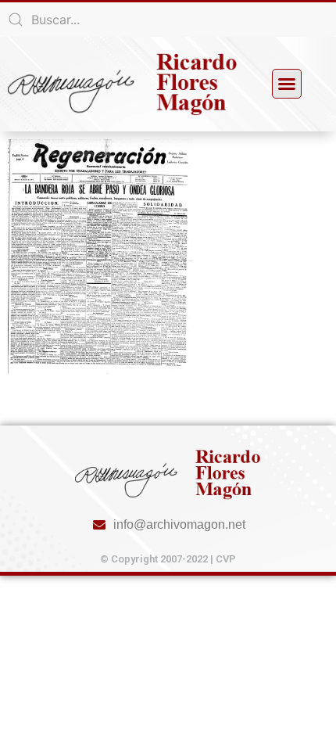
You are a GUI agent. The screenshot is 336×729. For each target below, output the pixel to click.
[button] (287, 84)
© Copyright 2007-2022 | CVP (168, 559)
